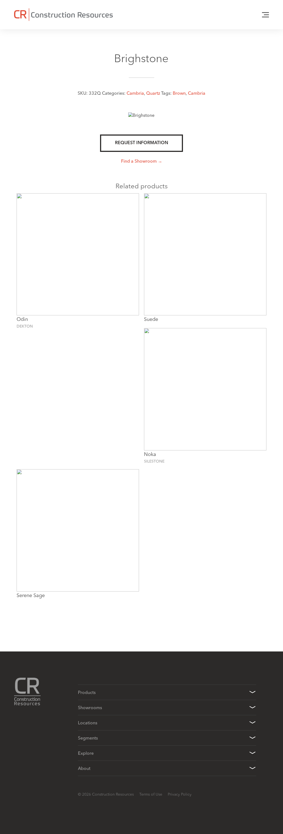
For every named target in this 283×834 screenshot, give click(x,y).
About (84, 768)
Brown (179, 93)
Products (87, 692)
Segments (88, 738)
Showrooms (90, 707)
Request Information (141, 143)
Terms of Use (150, 794)
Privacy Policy (180, 794)
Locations (87, 722)
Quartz (153, 93)
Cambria (135, 93)
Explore (86, 753)
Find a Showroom (139, 161)
